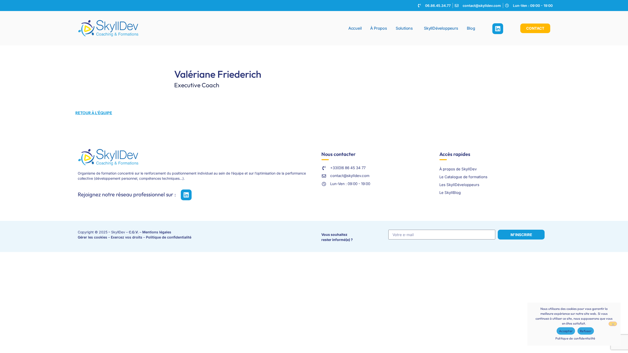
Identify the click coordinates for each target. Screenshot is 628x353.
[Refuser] (613, 324)
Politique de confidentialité (168, 237)
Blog (471, 28)
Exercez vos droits (126, 237)
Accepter (566, 331)
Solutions (404, 28)
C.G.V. (134, 232)
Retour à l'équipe (93, 112)
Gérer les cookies (92, 237)
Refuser (585, 331)
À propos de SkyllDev (458, 169)
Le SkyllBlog (450, 192)
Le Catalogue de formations (463, 177)
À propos (378, 28)
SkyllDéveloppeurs (441, 28)
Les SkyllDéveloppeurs (459, 184)
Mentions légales (156, 232)
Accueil (355, 28)
